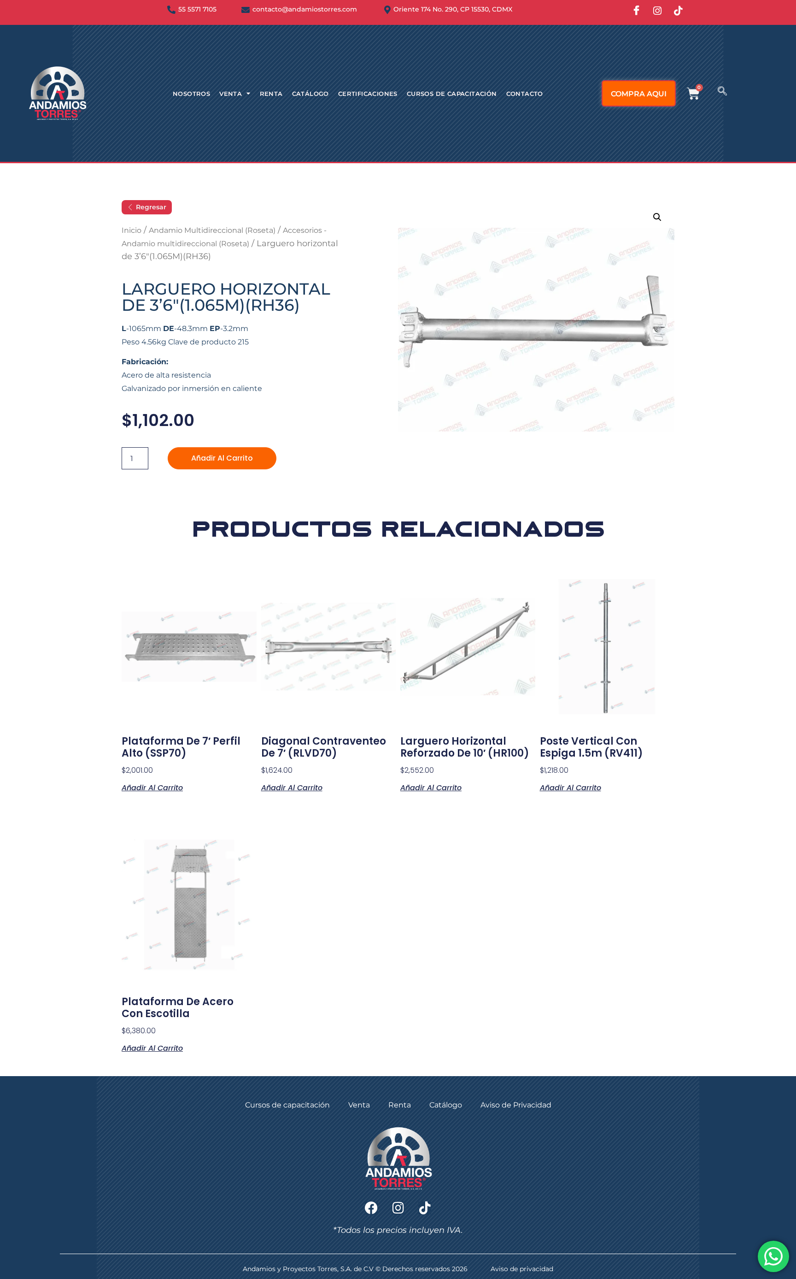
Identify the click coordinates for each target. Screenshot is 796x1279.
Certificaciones (368, 93)
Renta (271, 93)
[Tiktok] (424, 1208)
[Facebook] (637, 11)
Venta (230, 93)
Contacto (524, 93)
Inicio (131, 230)
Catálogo (310, 93)
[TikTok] (678, 11)
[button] (722, 92)
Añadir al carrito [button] (152, 787)
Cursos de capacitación (452, 93)
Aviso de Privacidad (515, 1105)
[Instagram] (657, 11)
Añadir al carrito (222, 458)
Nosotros (191, 93)
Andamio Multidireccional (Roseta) (212, 230)
